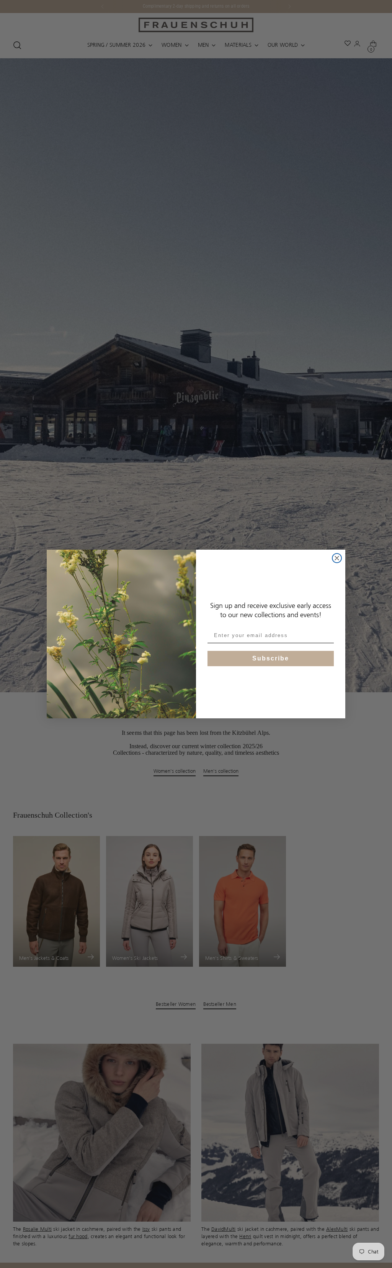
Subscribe (270, 658)
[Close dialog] (336, 558)
